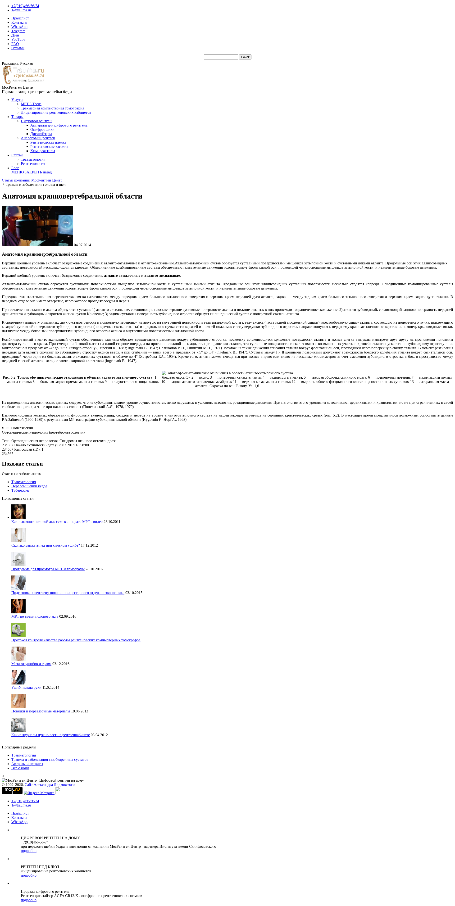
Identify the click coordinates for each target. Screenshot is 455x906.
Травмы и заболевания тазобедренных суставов (49, 759)
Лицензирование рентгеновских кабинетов (56, 112)
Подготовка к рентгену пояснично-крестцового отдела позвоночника (67, 593)
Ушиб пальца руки (26, 687)
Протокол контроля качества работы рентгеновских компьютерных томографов (76, 640)
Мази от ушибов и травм (31, 664)
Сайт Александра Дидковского (50, 785)
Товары (17, 117)
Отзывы (17, 48)
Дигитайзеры (41, 134)
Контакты (19, 22)
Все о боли (20, 768)
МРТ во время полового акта (34, 616)
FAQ (15, 44)
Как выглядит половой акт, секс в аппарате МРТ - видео (57, 522)
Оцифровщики (42, 129)
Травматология (33, 159)
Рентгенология (33, 164)
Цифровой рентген (36, 121)
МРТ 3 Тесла (31, 104)
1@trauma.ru (21, 10)
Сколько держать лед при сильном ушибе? (45, 545)
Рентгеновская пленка (48, 142)
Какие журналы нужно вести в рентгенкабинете (50, 735)
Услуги (17, 100)
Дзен (15, 35)
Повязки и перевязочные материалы (40, 711)
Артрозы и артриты (27, 764)
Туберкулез (20, 490)
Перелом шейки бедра (29, 486)
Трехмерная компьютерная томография (52, 108)
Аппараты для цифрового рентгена (58, 125)
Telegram (18, 31)
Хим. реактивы (42, 151)
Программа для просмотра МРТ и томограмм (48, 569)
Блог (15, 168)
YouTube (18, 39)
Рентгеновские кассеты (49, 147)
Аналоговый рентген (38, 138)
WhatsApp (19, 27)
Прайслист (20, 18)
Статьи (17, 155)
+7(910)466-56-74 (25, 6)
